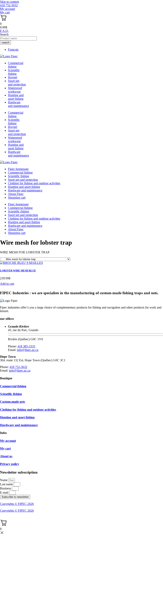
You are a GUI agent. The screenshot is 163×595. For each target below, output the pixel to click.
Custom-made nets (12, 401)
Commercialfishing (15, 64)
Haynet (12, 77)
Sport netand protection (17, 82)
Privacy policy (9, 464)
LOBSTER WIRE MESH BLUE (18, 270)
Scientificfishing (14, 71)
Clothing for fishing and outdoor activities (34, 183)
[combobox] (18, 38)
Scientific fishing (18, 176)
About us (6, 456)
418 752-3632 (18, 367)
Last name (7, 484)
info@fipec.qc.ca (27, 350)
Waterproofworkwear (15, 89)
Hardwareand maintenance (18, 104)
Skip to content (9, 1)
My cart (5, 448)
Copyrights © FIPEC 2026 (17, 504)
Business (6, 488)
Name (4, 480)
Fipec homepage (18, 169)
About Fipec (16, 194)
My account (8, 440)
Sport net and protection (23, 179)
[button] (7, 283)
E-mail (4, 492)
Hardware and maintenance (25, 190)
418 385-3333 (26, 346)
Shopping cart (16, 197)
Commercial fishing (20, 172)
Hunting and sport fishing (16, 96)
